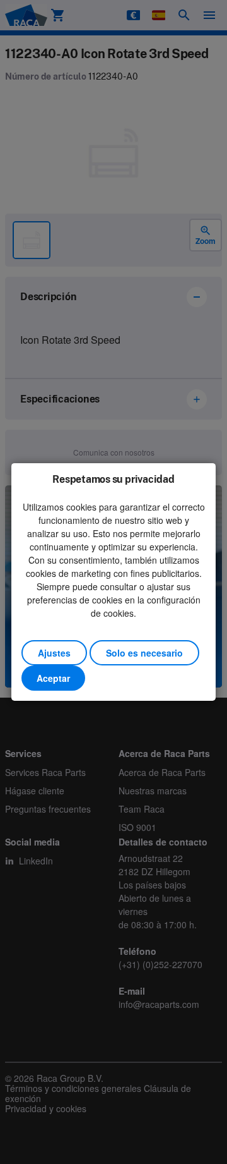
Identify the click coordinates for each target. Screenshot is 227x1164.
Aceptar (53, 678)
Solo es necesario (144, 652)
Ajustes (54, 652)
